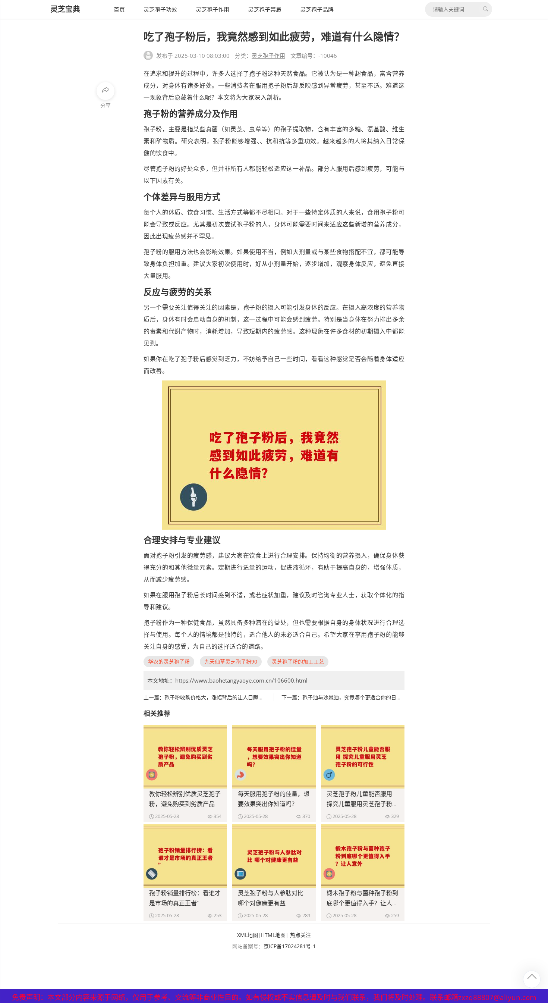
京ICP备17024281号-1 (290, 946)
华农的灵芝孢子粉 (169, 661)
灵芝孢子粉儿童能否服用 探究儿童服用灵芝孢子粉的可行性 (362, 804)
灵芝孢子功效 (160, 9)
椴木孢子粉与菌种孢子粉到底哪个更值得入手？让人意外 (362, 903)
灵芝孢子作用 (212, 9)
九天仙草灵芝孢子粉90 (230, 661)
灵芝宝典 (65, 9)
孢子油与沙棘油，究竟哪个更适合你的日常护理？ (359, 697)
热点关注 (300, 934)
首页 (119, 9)
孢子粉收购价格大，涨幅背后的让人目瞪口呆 (216, 697)
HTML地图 (273, 934)
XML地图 (247, 934)
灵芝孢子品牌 (317, 9)
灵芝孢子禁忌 (264, 9)
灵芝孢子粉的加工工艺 (298, 661)
